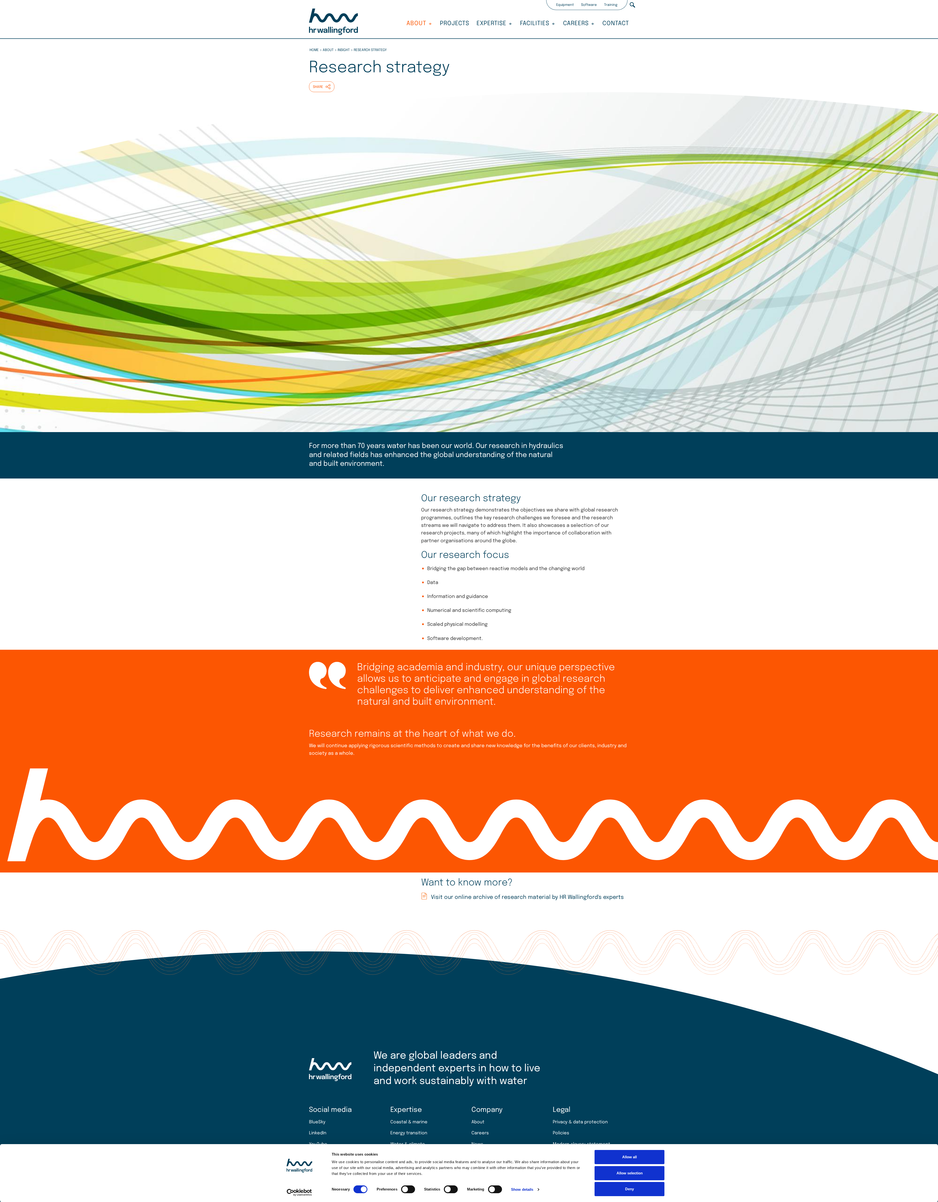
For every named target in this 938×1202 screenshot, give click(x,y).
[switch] (408, 1189)
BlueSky (317, 1122)
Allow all (629, 1157)
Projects (454, 24)
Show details (522, 1189)
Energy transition (408, 1133)
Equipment (565, 5)
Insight (344, 50)
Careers (576, 24)
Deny (629, 1189)
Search (632, 4)
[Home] (333, 22)
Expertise (491, 24)
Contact (615, 24)
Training (611, 5)
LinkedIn (317, 1133)
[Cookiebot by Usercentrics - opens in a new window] (299, 1192)
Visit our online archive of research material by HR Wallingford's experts (527, 897)
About (416, 24)
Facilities (534, 24)
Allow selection (630, 1173)
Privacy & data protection (580, 1122)
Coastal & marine (408, 1122)
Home (314, 50)
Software (589, 5)
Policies (561, 1133)
